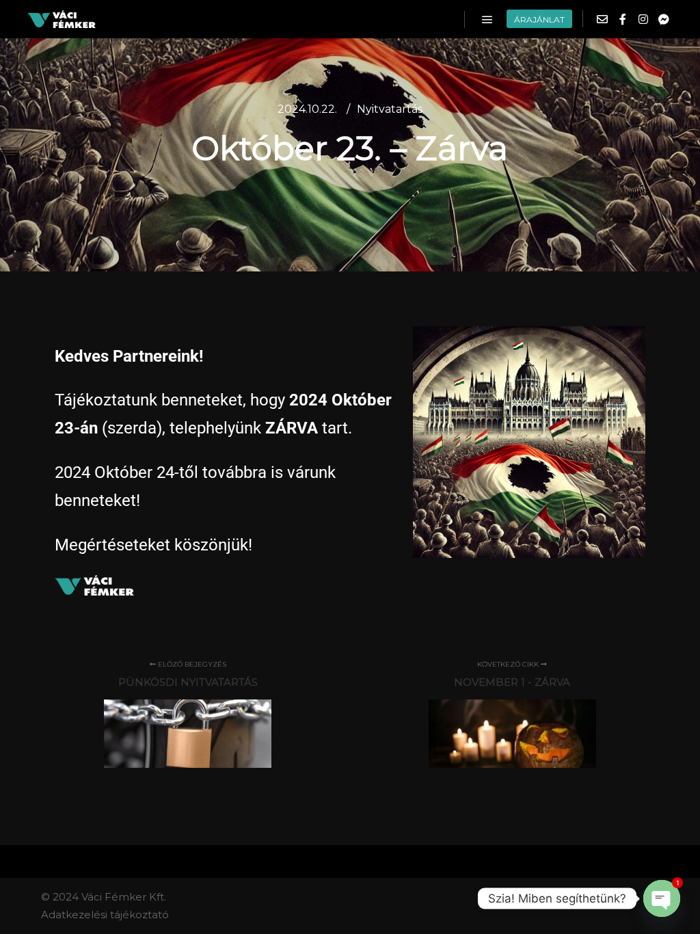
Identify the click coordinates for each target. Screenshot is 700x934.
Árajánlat (539, 19)
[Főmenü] (487, 20)
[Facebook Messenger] (664, 19)
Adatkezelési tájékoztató (105, 914)
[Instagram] (643, 19)
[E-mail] (602, 19)
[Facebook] (623, 19)
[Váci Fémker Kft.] (61, 19)
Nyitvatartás (389, 109)
